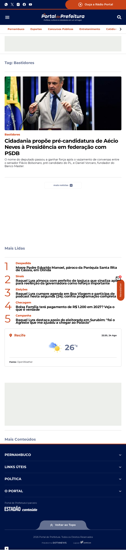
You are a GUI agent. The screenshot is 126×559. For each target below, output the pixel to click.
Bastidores (12, 134)
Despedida (23, 263)
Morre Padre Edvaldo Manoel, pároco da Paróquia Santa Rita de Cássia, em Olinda (66, 269)
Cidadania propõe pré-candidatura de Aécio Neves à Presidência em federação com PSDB (61, 147)
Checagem (23, 302)
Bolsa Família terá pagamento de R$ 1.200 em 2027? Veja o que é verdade (65, 308)
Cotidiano (112, 29)
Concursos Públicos (60, 29)
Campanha (23, 315)
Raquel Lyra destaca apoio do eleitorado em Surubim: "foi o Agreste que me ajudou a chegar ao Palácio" (65, 321)
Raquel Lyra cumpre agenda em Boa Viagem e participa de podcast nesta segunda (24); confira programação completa (66, 295)
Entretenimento (89, 29)
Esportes (36, 29)
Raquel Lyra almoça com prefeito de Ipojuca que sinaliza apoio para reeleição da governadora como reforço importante (68, 282)
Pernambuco (16, 29)
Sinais (20, 276)
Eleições (22, 289)
